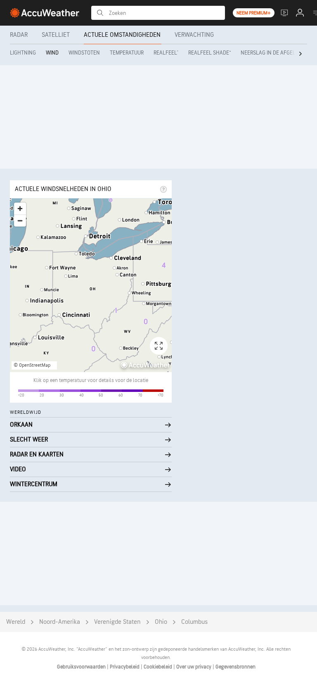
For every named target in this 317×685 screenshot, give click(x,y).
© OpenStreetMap (32, 365)
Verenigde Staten (117, 622)
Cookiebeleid (158, 667)
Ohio (161, 622)
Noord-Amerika (59, 622)
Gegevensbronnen (235, 667)
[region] (91, 285)
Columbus (194, 622)
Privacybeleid (125, 667)
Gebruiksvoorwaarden (82, 667)
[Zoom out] (20, 221)
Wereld (15, 622)
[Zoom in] (20, 209)
